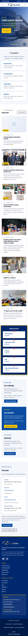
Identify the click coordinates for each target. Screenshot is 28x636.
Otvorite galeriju (10, 453)
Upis (6, 359)
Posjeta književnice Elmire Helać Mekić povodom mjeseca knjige (12, 241)
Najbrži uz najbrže (10, 278)
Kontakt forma (7, 525)
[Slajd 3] (16, 44)
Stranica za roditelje (11, 401)
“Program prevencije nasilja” (13, 311)
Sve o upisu (6, 30)
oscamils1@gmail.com (10, 499)
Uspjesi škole (7, 84)
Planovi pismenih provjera (11, 368)
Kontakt (16, 30)
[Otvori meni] (2, 4)
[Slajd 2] (14, 44)
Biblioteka (6, 94)
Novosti (5, 130)
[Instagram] (7, 558)
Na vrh (14, 631)
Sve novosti (22, 112)
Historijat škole (7, 63)
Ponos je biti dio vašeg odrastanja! (11, 205)
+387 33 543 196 (5, 1)
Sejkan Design (17, 634)
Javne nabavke (9, 333)
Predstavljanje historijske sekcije (12, 138)
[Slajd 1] (12, 44)
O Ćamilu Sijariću (8, 73)
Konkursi (7, 350)
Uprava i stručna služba (9, 530)
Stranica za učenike (11, 426)
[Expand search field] (25, 4)
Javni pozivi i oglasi (10, 342)
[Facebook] (3, 558)
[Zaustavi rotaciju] (24, 44)
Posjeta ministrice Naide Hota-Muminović (14, 170)
